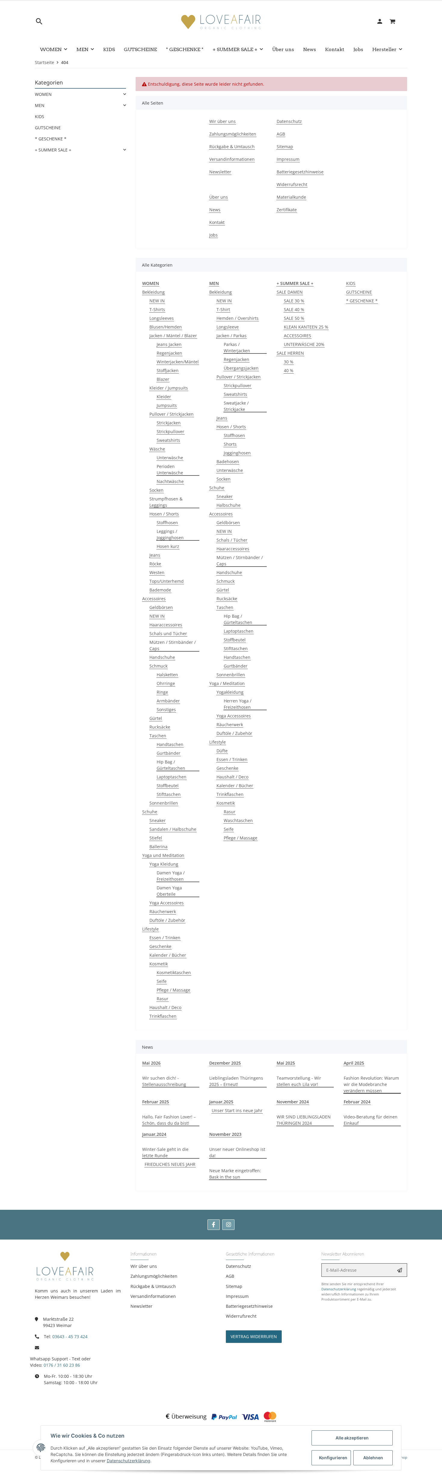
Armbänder (168, 701)
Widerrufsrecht (241, 1316)
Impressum (237, 1296)
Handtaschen (170, 744)
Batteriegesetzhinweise (249, 1306)
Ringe (162, 692)
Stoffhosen (167, 522)
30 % (288, 362)
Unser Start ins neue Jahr (237, 1110)
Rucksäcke (159, 727)
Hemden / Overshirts (237, 318)
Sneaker (157, 820)
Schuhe (149, 812)
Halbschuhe (228, 505)
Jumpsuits (167, 405)
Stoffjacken (168, 370)
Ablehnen (373, 1457)
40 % (288, 370)
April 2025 (354, 1063)
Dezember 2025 (225, 1063)
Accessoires (154, 598)
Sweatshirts (168, 440)
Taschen (157, 735)
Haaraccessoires (165, 625)
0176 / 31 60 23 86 (62, 1365)
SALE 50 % (294, 318)
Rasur (162, 998)
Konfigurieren (333, 1457)
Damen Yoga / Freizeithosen (171, 876)
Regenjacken (169, 353)
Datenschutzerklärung (338, 1289)
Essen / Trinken (164, 937)
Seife (162, 981)
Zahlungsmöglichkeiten (153, 1276)
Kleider (164, 396)
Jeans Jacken (169, 344)
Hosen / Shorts (164, 514)
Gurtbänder (168, 753)
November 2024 (293, 1102)
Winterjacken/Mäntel (178, 362)
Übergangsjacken (241, 368)
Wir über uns (143, 1266)
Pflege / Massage (173, 990)
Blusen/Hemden (165, 327)
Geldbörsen (161, 607)
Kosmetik (158, 964)
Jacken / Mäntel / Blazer (173, 335)
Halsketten (167, 674)
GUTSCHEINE (359, 292)
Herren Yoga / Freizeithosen (237, 704)
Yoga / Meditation (227, 683)
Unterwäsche (170, 457)
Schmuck (158, 666)
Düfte (222, 751)
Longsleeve (227, 327)
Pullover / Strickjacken (171, 414)
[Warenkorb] (396, 21)
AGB (230, 1276)
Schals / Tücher (231, 540)
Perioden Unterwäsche (170, 469)
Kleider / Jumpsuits (168, 388)
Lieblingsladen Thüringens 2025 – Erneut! (236, 1081)
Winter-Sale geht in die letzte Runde (165, 1152)
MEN (40, 105)
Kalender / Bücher (167, 955)
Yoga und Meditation (163, 855)
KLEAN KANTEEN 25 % (306, 327)
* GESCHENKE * (362, 301)
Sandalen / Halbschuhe (172, 829)
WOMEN (43, 94)
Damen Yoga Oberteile (169, 891)
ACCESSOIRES (297, 335)
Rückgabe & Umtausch (153, 1286)
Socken (156, 490)
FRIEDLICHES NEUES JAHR (170, 1164)
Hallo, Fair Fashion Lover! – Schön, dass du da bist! (169, 1120)
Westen (156, 572)
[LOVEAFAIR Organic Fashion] (221, 21)
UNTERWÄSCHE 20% (304, 344)
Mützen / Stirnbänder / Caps (172, 645)
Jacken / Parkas (231, 335)
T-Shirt (223, 309)
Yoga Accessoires (166, 903)
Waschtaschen (238, 820)
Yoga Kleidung (163, 864)
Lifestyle (150, 929)
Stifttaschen (169, 794)
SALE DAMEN (290, 292)
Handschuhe (162, 657)
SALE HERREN (290, 353)
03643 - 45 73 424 (69, 1336)
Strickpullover (170, 431)
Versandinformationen (153, 1296)
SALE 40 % (294, 309)
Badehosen (227, 461)
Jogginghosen (237, 453)
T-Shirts (157, 309)
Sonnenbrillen (163, 803)
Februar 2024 (357, 1102)
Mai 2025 (286, 1063)
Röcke (155, 564)
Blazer (163, 379)
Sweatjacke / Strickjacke (236, 406)
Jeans (154, 555)
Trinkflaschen (162, 1016)
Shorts (230, 444)
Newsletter (141, 1306)
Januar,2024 (154, 1134)
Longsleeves (161, 318)
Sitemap (234, 1286)
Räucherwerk (162, 911)
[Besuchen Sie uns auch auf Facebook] (213, 1224)
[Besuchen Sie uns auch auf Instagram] (228, 1224)
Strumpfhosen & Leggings (166, 502)
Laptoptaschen (171, 777)
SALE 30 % (294, 301)
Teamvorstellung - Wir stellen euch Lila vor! (299, 1081)
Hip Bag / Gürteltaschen (171, 765)
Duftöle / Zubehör (167, 920)
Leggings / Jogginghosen (170, 534)
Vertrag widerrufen (254, 1336)
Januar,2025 (221, 1102)
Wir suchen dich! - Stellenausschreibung (164, 1081)
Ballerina (158, 846)
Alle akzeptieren (352, 1437)
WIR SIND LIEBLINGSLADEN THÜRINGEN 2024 (304, 1120)
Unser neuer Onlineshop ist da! (237, 1152)
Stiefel (155, 838)
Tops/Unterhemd (166, 581)
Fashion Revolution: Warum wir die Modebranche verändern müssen (371, 1084)
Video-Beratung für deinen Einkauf (370, 1120)
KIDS (350, 283)
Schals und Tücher (168, 633)
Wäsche (157, 449)
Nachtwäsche (170, 481)
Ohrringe (166, 683)
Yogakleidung (230, 692)
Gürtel (155, 718)
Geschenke (160, 946)
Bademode (160, 590)
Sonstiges (166, 709)
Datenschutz (238, 1266)
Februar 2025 (155, 1102)
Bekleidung (153, 292)
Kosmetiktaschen (174, 972)
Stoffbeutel (168, 785)
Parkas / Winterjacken (237, 347)
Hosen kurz (168, 546)
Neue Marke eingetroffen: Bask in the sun (235, 1174)
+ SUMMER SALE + (53, 150)
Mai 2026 (151, 1063)
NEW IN (157, 301)
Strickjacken (169, 423)
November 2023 (225, 1134)
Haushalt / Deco (165, 1007)
